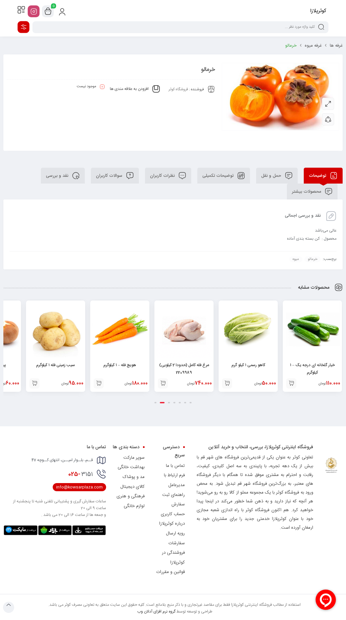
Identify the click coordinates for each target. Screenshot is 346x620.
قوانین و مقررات (170, 572)
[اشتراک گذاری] (328, 119)
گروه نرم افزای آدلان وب (156, 611)
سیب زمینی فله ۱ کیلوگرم (55, 365)
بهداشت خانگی (131, 467)
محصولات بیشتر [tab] (307, 191)
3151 (80, 474)
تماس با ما (175, 466)
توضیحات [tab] (318, 176)
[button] (291, 383)
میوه (296, 259)
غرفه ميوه (313, 45)
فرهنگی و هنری (131, 496)
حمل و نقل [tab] (271, 176)
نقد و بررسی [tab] (58, 176)
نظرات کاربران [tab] (163, 176)
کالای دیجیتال (132, 487)
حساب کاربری (173, 514)
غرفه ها (336, 45)
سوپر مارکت (134, 457)
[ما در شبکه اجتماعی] (34, 11)
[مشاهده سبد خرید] (48, 11)
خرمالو (312, 259)
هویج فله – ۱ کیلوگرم (119, 365)
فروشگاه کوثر (178, 90)
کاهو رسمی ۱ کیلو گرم (248, 365)
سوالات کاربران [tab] (110, 176)
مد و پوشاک (134, 477)
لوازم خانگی (134, 506)
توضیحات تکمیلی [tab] (218, 176)
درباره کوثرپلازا (172, 523)
